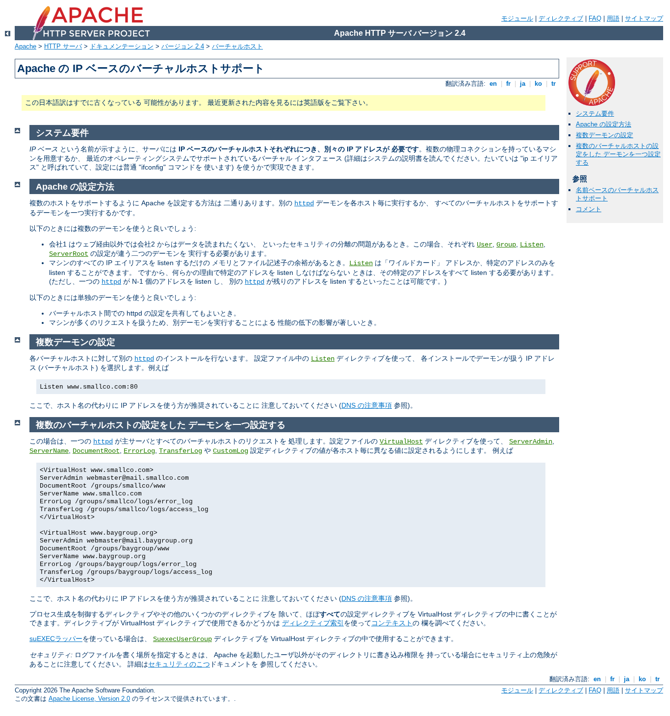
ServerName (49, 451)
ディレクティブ (561, 18)
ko (538, 83)
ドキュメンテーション (122, 46)
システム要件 (595, 113)
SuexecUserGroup (182, 639)
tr (553, 83)
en (493, 83)
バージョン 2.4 (182, 46)
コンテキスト (391, 623)
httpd (304, 203)
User (484, 244)
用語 (613, 18)
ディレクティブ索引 (313, 623)
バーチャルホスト (237, 46)
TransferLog (180, 451)
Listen (531, 244)
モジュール (517, 18)
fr (508, 83)
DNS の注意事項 (366, 405)
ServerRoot (68, 254)
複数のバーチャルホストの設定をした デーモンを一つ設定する (618, 154)
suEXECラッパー (55, 638)
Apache (25, 46)
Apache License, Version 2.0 (89, 698)
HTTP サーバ (63, 46)
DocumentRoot (96, 451)
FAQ (595, 18)
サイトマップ (644, 18)
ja (522, 83)
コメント (588, 209)
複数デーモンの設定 (604, 135)
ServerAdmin (530, 441)
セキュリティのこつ (179, 664)
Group (506, 244)
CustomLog (230, 451)
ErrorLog (139, 451)
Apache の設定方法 (603, 124)
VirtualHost (401, 441)
